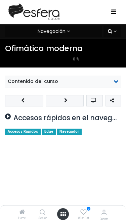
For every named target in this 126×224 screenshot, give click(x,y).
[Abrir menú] (63, 214)
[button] (112, 31)
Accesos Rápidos (23, 131)
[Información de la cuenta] (104, 212)
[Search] (42, 212)
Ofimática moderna (44, 48)
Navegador (69, 131)
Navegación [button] (52, 31)
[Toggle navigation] (114, 12)
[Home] (22, 212)
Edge (48, 131)
